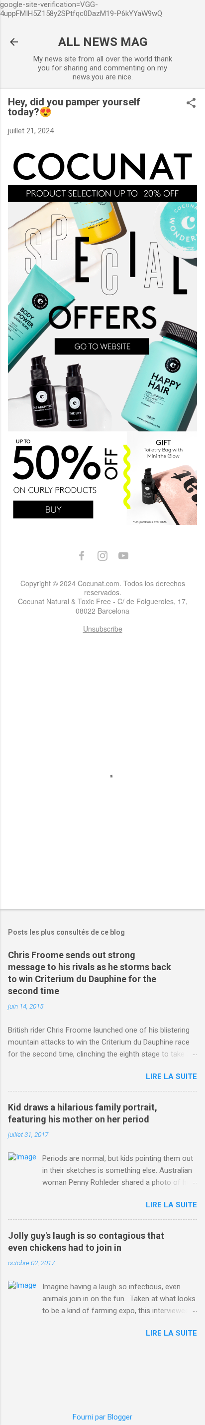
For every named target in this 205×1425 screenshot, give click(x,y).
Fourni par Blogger (102, 1417)
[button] (191, 104)
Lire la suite (171, 1076)
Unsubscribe (102, 629)
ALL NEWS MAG (102, 42)
